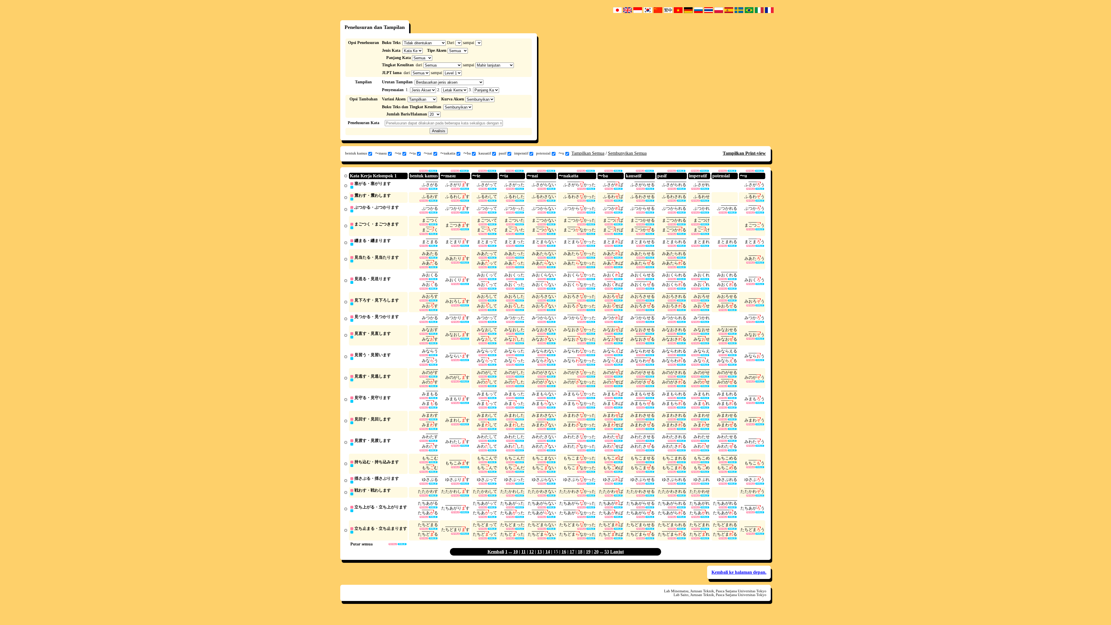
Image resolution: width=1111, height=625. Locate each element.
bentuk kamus (356, 153)
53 (606, 551)
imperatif (521, 153)
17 (572, 551)
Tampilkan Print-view (744, 153)
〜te (398, 153)
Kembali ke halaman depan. (738, 572)
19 (588, 551)
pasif (502, 153)
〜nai (428, 153)
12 (531, 551)
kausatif (485, 153)
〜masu (381, 153)
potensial (543, 153)
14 (547, 551)
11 (523, 551)
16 (564, 551)
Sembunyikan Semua (627, 153)
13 (539, 551)
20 (596, 551)
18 (580, 551)
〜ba (467, 153)
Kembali (496, 551)
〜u (561, 153)
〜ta (412, 153)
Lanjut (617, 551)
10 (515, 551)
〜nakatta (447, 153)
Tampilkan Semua (587, 153)
